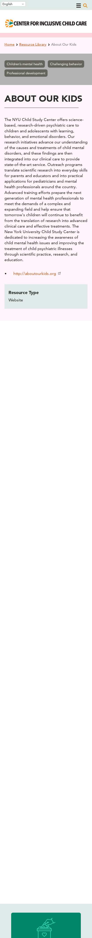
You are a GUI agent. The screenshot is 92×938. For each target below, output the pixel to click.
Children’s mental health (25, 64)
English (7, 4)
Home (9, 44)
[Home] (46, 26)
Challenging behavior (66, 64)
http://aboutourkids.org (34, 273)
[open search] (85, 5)
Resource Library (32, 44)
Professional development (26, 73)
